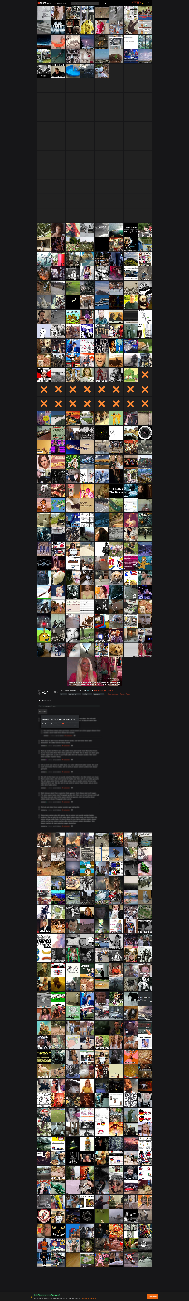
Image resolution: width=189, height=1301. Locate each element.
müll (64, 4)
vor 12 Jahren (65, 691)
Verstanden (153, 1296)
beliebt (59, 4)
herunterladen (102, 691)
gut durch (97, 694)
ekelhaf (85, 694)
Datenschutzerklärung (89, 1298)
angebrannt (72, 694)
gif (61, 694)
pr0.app (136, 3)
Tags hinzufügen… (125, 694)
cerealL (74, 691)
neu (54, 4)
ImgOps (89, 691)
